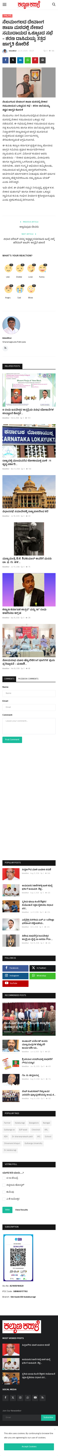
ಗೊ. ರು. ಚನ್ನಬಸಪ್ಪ (30, 1075)
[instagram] (20, 1398)
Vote (7, 1210)
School (48, 1137)
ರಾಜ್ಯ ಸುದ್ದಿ (7, 15)
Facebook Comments (28, 679)
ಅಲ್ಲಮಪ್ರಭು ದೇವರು (29, 227)
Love (30, 277)
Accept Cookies (29, 1447)
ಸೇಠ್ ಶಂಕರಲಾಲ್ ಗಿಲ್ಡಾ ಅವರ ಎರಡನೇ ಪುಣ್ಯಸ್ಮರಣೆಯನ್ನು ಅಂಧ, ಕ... (38, 1093)
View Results (21, 1210)
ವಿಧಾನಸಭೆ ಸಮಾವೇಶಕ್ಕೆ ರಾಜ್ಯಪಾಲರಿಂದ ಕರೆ (25, 512)
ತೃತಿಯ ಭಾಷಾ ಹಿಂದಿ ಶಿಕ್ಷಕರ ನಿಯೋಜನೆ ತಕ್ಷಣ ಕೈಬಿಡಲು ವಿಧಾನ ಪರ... (37, 905)
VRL (46, 1130)
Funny (41, 277)
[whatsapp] (28, 1398)
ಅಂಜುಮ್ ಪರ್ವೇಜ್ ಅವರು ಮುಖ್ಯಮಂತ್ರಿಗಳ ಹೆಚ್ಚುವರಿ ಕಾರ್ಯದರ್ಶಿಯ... (35, 1045)
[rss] (42, 1398)
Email (5, 701)
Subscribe (48, 1418)
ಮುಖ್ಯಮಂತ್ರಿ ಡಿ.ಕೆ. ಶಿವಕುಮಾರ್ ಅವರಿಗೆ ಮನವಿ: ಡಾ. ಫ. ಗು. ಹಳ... (27, 560)
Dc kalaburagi (10, 1150)
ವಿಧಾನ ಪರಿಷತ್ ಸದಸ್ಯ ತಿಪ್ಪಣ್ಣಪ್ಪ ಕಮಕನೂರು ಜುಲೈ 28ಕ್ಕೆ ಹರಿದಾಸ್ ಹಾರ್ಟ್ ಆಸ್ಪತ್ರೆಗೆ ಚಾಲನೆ (29, 241)
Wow (30, 298)
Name (5, 687)
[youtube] (35, 1398)
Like (8, 277)
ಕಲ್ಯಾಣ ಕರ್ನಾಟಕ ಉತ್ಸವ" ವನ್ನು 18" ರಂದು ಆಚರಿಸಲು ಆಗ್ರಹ (24, 611)
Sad (19, 298)
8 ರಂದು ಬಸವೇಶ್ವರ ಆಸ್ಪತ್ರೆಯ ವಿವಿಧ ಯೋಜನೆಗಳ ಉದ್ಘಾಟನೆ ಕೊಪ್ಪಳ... (28, 411)
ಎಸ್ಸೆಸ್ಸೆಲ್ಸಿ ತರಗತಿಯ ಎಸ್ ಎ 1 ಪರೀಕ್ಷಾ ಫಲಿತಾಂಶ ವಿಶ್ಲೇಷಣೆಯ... (38, 921)
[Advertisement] (29, 808)
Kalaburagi (20, 1123)
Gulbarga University (33, 1143)
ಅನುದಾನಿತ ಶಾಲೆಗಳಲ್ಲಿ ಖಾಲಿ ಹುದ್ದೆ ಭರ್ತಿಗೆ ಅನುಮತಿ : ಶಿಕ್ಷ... (37, 887)
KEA (6, 1137)
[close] (54, 1430)
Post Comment (12, 740)
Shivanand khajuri (12, 1143)
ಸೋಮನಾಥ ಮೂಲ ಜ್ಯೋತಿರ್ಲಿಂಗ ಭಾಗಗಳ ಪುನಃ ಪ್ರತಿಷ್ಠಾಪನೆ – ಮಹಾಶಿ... (28, 662)
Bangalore (34, 1123)
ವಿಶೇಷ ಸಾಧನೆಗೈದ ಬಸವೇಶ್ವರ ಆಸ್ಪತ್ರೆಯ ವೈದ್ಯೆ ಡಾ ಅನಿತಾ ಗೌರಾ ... (37, 938)
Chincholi (36, 1130)
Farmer (7, 1123)
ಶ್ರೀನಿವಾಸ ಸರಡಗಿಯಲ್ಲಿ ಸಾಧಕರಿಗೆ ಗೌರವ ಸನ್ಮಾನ (37, 1061)
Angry (7, 298)
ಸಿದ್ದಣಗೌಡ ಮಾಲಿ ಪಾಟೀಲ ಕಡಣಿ (36, 870)
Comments (9, 679)
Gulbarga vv (9, 1130)
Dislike (19, 277)
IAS (38, 1137)
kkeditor (13, 51)
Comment (7, 715)
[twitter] (13, 1398)
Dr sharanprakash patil (22, 1137)
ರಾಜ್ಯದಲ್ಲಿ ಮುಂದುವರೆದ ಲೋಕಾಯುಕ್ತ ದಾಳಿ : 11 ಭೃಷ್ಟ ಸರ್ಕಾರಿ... (26, 462)
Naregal (46, 1123)
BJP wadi (23, 1130)
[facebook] (5, 1398)
